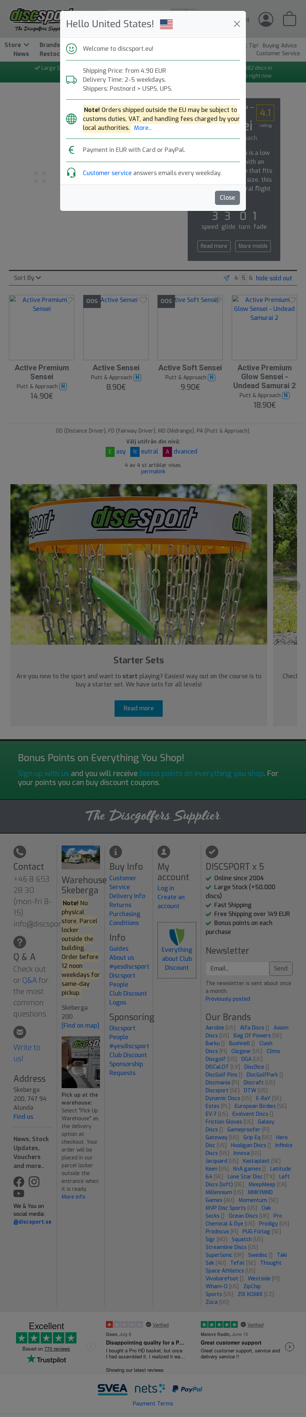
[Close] (237, 24)
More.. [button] (143, 128)
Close (227, 198)
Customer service (107, 173)
